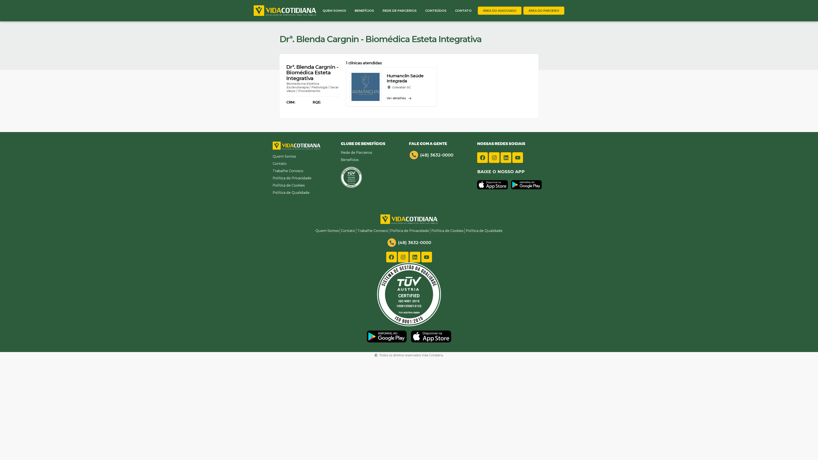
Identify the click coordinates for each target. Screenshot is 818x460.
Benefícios (364, 11)
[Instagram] (494, 157)
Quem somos (334, 11)
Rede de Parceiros (400, 11)
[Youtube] (517, 157)
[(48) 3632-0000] (414, 155)
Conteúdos (435, 11)
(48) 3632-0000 (436, 155)
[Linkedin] (506, 157)
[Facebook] (482, 157)
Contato (463, 11)
